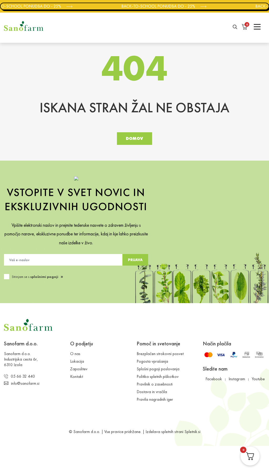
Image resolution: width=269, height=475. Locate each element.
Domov (134, 138)
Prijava (135, 259)
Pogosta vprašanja (152, 361)
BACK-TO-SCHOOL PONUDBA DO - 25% (157, 6)
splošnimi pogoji (44, 276)
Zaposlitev (78, 369)
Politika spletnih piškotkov (158, 376)
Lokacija (77, 361)
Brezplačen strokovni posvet (160, 353)
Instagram (237, 379)
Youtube (258, 379)
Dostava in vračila (152, 391)
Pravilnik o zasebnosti (155, 384)
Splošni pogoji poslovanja (158, 369)
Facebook (213, 379)
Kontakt (76, 376)
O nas (75, 353)
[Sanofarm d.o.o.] (23, 26)
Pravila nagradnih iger (155, 399)
